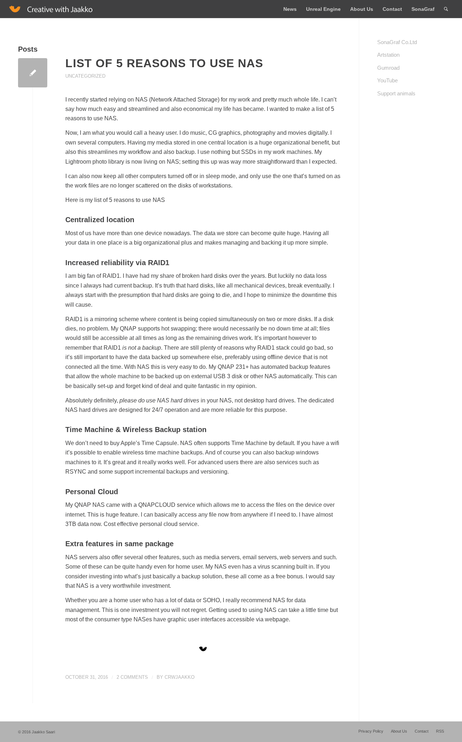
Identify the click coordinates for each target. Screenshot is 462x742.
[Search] (446, 9)
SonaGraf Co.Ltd (397, 42)
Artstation (388, 55)
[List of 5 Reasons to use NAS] (32, 72)
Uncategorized (85, 76)
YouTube (387, 80)
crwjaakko (180, 677)
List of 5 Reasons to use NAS (164, 63)
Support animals (396, 93)
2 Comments (132, 677)
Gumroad (388, 68)
